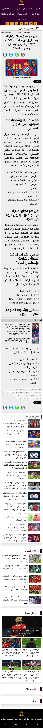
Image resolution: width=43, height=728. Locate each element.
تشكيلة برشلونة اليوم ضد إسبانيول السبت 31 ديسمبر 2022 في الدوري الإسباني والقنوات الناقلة (17, 326)
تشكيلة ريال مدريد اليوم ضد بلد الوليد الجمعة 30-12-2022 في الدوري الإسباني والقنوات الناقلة (15, 486)
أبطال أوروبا (36, 14)
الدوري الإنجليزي (27, 9)
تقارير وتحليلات (21, 19)
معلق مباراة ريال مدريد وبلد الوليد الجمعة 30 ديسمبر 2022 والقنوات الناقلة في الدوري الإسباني (15, 496)
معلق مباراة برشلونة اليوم (33, 392)
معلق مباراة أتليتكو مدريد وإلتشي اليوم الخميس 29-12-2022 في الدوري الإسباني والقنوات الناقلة (15, 506)
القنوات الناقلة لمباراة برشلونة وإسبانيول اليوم (24, 258)
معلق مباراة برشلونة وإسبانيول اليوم (26, 389)
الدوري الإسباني (21, 398)
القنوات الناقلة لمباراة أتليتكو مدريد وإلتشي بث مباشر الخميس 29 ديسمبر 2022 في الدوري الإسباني (22, 527)
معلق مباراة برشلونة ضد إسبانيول (13, 392)
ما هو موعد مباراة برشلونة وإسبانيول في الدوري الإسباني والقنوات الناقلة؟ (16, 475)
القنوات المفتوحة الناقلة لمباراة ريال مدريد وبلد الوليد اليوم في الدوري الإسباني (15, 455)
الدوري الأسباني (16, 9)
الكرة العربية (5, 9)
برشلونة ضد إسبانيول (34, 398)
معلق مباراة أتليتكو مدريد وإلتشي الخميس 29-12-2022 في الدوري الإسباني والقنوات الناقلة (15, 538)
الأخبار (38, 9)
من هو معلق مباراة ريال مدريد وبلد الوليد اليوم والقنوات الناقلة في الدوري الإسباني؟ (15, 465)
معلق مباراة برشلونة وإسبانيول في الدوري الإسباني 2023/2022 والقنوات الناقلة (17, 341)
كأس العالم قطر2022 (7, 14)
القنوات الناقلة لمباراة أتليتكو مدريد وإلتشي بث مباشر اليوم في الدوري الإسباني (15, 517)
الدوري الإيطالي (22, 14)
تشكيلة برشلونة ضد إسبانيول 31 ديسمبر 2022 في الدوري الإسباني (18, 332)
